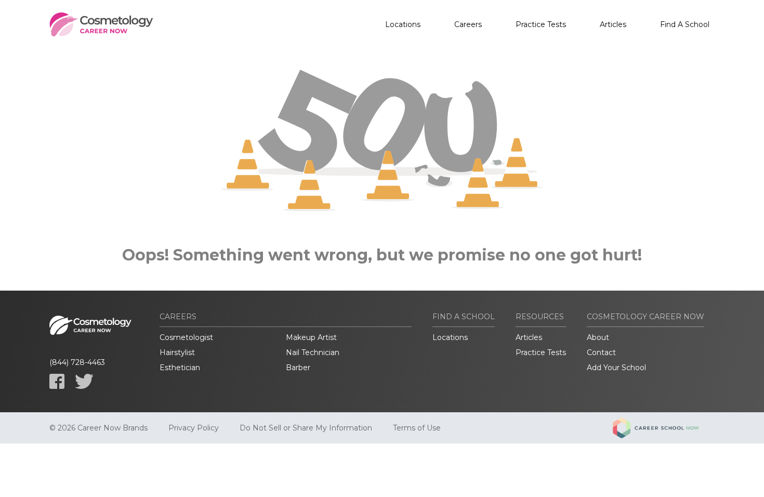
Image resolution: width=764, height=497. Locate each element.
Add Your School (616, 367)
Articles (613, 24)
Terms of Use (417, 428)
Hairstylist (177, 352)
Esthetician (180, 367)
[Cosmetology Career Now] (101, 24)
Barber (298, 367)
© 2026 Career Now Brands (98, 428)
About (598, 337)
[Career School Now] (664, 427)
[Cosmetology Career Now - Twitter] (84, 381)
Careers (468, 24)
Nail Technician (312, 352)
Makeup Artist (311, 337)
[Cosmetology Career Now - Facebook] (56, 381)
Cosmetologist (186, 337)
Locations (402, 24)
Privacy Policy (193, 428)
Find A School (684, 24)
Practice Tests (541, 24)
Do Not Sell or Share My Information (306, 428)
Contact (601, 352)
